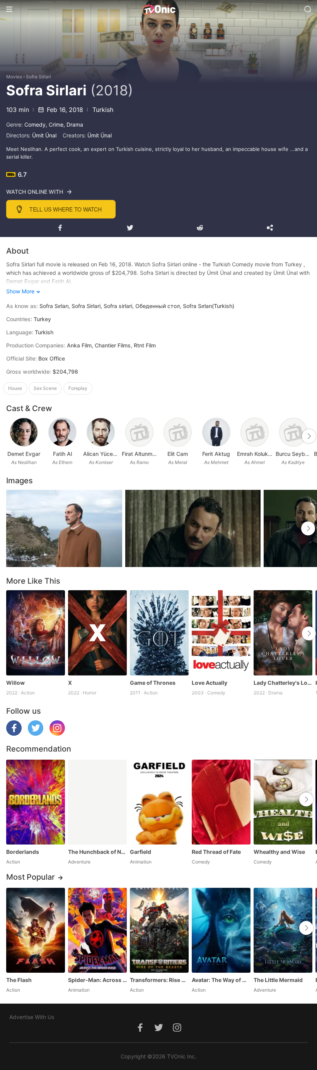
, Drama (73, 124)
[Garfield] (159, 802)
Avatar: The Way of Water (221, 980)
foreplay (77, 388)
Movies (14, 77)
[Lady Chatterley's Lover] (283, 632)
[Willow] (35, 632)
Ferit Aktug (216, 453)
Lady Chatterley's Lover (283, 682)
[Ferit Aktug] (216, 432)
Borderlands (22, 851)
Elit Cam (177, 453)
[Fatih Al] (62, 432)
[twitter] (35, 733)
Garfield (140, 851)
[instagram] (57, 733)
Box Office (51, 358)
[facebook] (14, 733)
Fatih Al (62, 453)
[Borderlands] (35, 802)
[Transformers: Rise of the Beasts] (159, 930)
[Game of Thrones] (159, 632)
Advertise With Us (31, 1017)
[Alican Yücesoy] (101, 432)
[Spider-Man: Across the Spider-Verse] (97, 930)
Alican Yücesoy (101, 453)
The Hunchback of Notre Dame (97, 851)
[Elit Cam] (178, 432)
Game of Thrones (153, 682)
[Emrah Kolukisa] (254, 432)
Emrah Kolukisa (255, 453)
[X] (97, 632)
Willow (15, 682)
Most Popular (30, 877)
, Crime (54, 124)
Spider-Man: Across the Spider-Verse (97, 980)
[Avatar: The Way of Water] (221, 930)
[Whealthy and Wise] (283, 802)
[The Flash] (35, 930)
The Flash (19, 980)
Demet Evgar (23, 453)
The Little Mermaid (278, 980)
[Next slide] (309, 436)
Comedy (35, 124)
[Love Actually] (221, 632)
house (15, 388)
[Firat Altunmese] (139, 432)
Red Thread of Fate (216, 851)
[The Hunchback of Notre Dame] (97, 802)
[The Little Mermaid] (283, 930)
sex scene (45, 388)
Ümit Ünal (44, 135)
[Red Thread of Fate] (221, 802)
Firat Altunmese (139, 453)
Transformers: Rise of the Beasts (159, 980)
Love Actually (209, 682)
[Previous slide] (11, 436)
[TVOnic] (158, 9)
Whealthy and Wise (279, 851)
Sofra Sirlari (38, 77)
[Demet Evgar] (24, 432)
